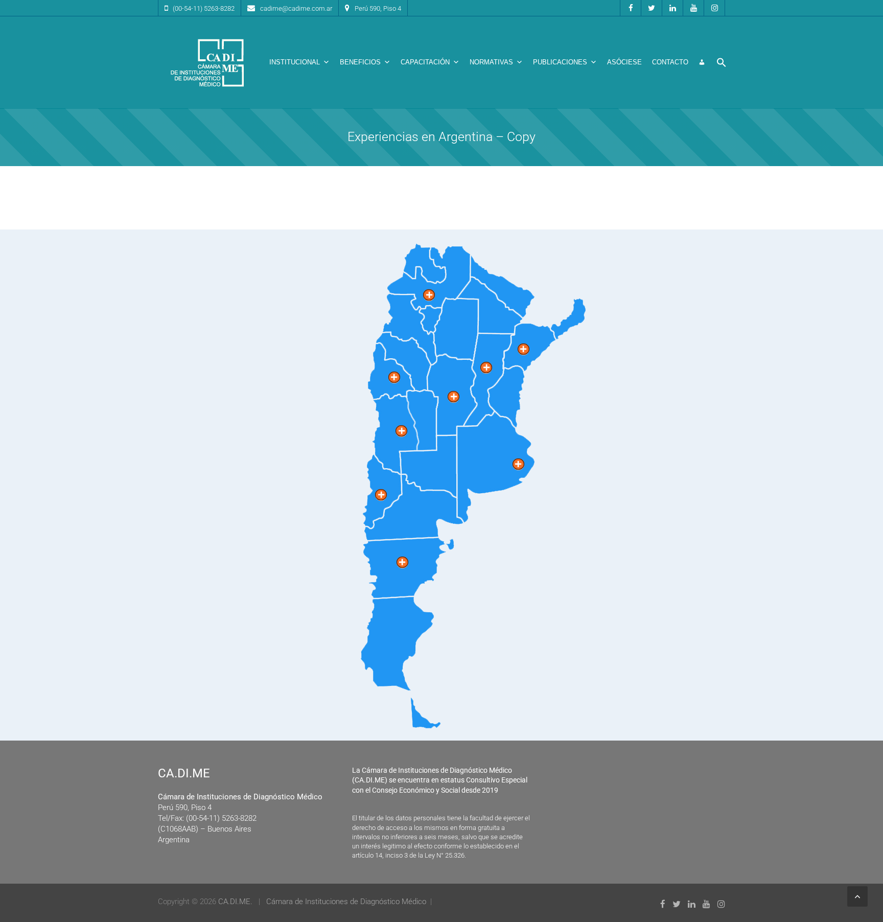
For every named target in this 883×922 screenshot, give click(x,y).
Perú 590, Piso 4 (378, 8)
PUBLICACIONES (560, 62)
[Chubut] (402, 562)
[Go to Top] (857, 896)
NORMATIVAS (491, 62)
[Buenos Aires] (518, 464)
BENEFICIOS (360, 62)
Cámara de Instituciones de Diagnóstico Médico (346, 901)
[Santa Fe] (486, 368)
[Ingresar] (701, 62)
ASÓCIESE (624, 62)
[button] (721, 62)
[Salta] (429, 295)
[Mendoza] (401, 431)
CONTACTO (670, 62)
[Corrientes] (523, 349)
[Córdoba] (453, 397)
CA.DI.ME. (235, 901)
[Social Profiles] (630, 8)
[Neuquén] (381, 495)
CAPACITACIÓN (425, 62)
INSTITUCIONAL (294, 62)
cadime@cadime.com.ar (296, 8)
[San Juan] (394, 377)
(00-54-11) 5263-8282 (204, 8)
